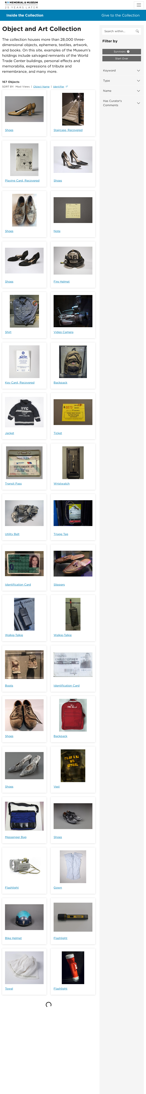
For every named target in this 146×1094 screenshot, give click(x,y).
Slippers (59, 584)
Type (106, 80)
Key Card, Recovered (20, 382)
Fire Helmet (62, 281)
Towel (9, 988)
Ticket (58, 433)
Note (57, 231)
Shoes (9, 130)
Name (107, 90)
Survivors (120, 51)
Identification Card (18, 584)
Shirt (8, 332)
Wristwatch (62, 483)
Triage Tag (61, 534)
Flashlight (12, 887)
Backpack (60, 382)
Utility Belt (12, 534)
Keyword (109, 70)
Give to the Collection (120, 15)
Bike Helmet (13, 938)
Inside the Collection (24, 15)
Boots (9, 685)
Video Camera (63, 332)
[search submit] (137, 31)
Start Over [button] (121, 58)
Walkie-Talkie (14, 635)
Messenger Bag (16, 837)
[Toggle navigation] (139, 5)
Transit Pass (13, 483)
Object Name (41, 86)
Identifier (58, 86)
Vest (57, 786)
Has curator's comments (112, 103)
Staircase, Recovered (68, 130)
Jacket (9, 433)
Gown (58, 887)
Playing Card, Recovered (22, 180)
